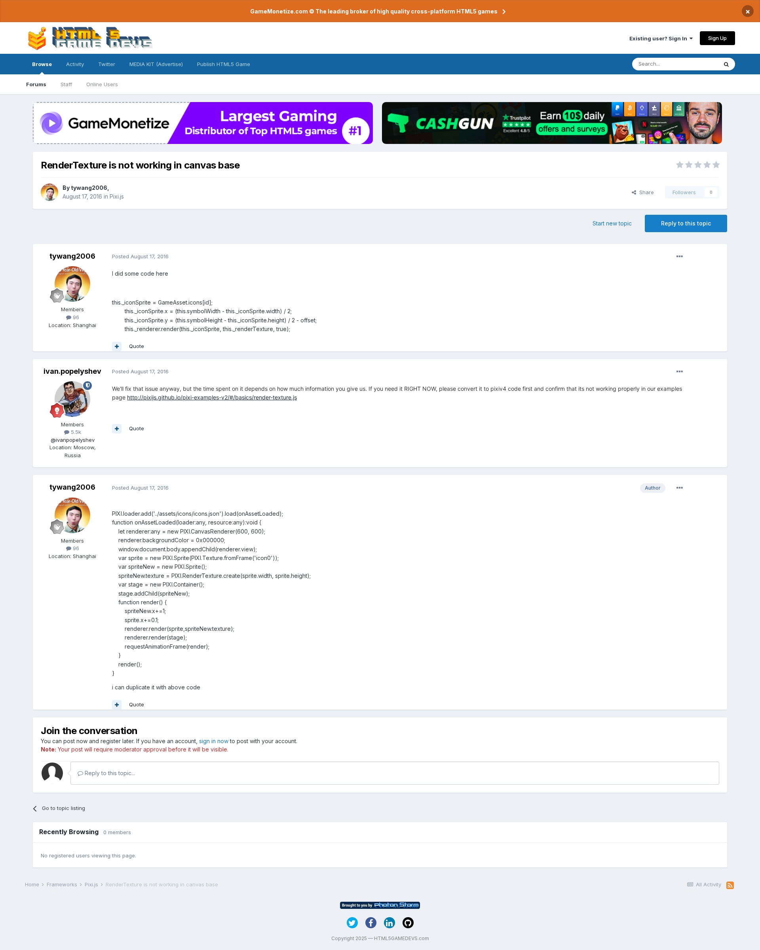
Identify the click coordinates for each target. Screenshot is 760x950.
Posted (140, 256)
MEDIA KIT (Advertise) (156, 64)
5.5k (75, 432)
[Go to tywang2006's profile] (49, 192)
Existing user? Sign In (659, 38)
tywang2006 (89, 187)
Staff (66, 84)
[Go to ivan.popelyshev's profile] (72, 399)
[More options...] (680, 256)
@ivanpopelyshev (73, 440)
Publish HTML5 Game (223, 64)
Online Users (102, 84)
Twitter (106, 64)
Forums (36, 84)
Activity (75, 64)
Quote (136, 346)
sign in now (213, 741)
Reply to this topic (686, 223)
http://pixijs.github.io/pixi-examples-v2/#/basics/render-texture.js (212, 397)
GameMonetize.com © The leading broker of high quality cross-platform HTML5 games (374, 11)
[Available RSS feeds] (730, 885)
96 (75, 317)
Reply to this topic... (109, 773)
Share (645, 192)
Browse (42, 64)
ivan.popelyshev (72, 371)
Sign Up (717, 38)
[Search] (726, 64)
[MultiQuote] (117, 346)
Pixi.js (117, 196)
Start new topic (612, 223)
